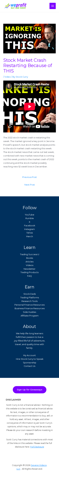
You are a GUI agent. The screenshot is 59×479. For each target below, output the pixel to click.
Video (7, 77)
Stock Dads (29, 294)
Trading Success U (29, 254)
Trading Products (29, 272)
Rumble (29, 218)
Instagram (29, 229)
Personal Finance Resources (29, 305)
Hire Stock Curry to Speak (29, 359)
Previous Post (29, 177)
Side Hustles (29, 312)
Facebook (29, 225)
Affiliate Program (30, 315)
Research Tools (29, 301)
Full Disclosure (37, 447)
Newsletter (29, 269)
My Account (29, 355)
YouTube (29, 214)
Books (29, 258)
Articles (29, 261)
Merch (29, 236)
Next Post (29, 184)
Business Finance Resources (30, 308)
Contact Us (29, 366)
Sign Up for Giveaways (29, 389)
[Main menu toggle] (52, 6)
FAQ (29, 276)
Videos (29, 265)
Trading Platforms (29, 297)
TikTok (29, 233)
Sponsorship (29, 362)
